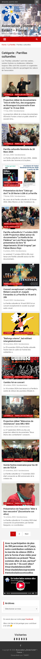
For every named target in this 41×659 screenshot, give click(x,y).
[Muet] (33, 593)
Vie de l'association (11, 185)
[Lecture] (5, 593)
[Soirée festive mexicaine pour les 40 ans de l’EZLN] (20, 450)
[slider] (19, 593)
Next (26, 534)
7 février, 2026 (8, 196)
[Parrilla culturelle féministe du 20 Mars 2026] (20, 135)
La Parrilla (8, 94)
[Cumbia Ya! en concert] (20, 368)
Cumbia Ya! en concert (13, 382)
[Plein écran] (36, 593)
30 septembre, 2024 (10, 427)
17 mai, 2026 (8, 111)
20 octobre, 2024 (9, 385)
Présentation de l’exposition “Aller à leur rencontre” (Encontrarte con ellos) (20, 511)
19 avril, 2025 (8, 300)
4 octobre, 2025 (9, 251)
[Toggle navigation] (5, 39)
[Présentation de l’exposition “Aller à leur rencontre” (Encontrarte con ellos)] (20, 494)
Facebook (29, 619)
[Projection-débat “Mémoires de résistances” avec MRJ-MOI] (20, 407)
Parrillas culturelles (23, 94)
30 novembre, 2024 (10, 344)
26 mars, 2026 (8, 155)
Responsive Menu (37, 2)
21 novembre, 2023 (10, 470)
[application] (20, 585)
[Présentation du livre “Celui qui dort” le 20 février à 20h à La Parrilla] (20, 176)
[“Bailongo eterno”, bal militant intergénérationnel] (20, 324)
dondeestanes (19, 111)
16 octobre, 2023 (9, 517)
